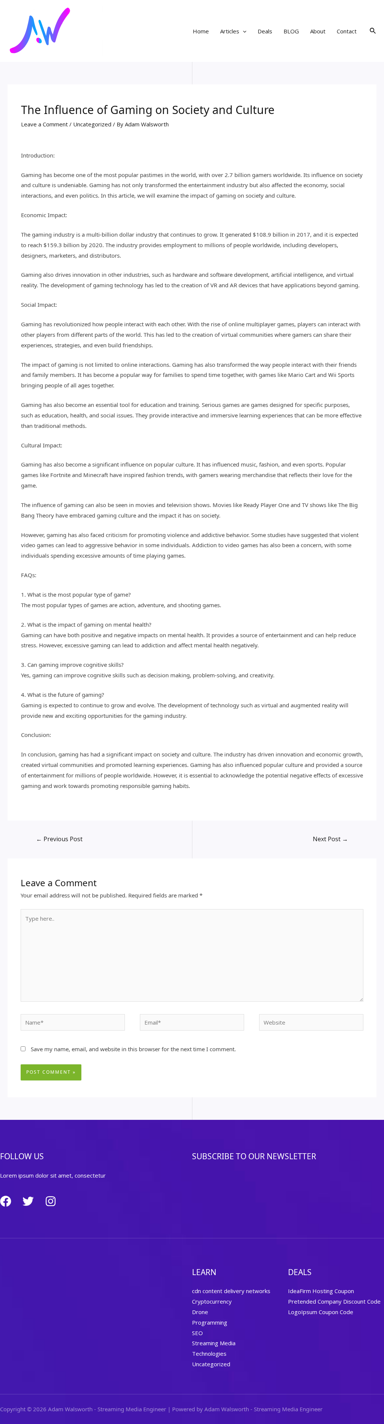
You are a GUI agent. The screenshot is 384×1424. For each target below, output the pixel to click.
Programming (209, 1322)
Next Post (330, 839)
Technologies (209, 1353)
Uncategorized (92, 124)
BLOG (291, 31)
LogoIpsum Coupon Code (320, 1312)
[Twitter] (28, 1201)
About (318, 31)
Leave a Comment (44, 124)
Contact (347, 31)
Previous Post (59, 839)
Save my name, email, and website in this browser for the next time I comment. (133, 1049)
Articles (229, 31)
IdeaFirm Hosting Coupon (321, 1291)
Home (201, 31)
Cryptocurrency (212, 1301)
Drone (200, 1312)
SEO (197, 1333)
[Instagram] (50, 1201)
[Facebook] (5, 1201)
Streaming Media (214, 1343)
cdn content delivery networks (231, 1291)
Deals (265, 31)
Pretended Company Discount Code (334, 1301)
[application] (242, 31)
